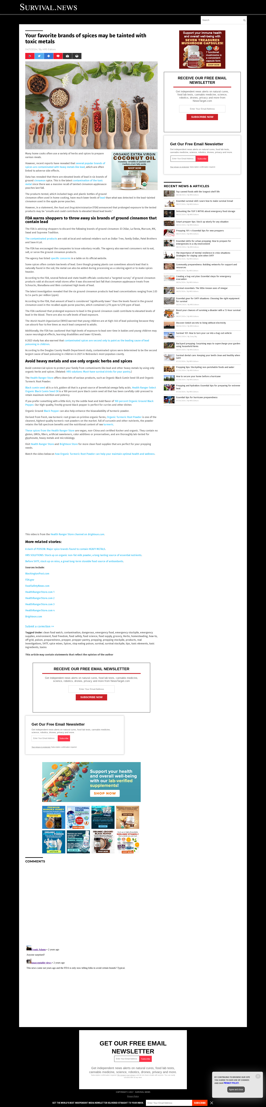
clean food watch (53, 632)
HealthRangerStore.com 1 (39, 592)
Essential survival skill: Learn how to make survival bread (204, 201)
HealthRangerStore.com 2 (39, 598)
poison (39, 639)
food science (90, 636)
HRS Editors (49, 49)
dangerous (88, 632)
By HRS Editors (193, 195)
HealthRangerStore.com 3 (39, 604)
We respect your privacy (126, 1075)
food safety (75, 636)
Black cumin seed (35, 387)
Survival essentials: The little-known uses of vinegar (202, 288)
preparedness (52, 639)
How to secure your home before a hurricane (198, 376)
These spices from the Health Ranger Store (50, 430)
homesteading (139, 636)
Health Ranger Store (41, 377)
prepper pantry (81, 639)
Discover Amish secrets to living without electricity (201, 323)
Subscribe (200, 1102)
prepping (96, 639)
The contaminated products (41, 238)
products (131, 639)
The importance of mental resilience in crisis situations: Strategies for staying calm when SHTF (203, 254)
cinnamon (40, 180)
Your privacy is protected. (41, 747)
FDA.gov (29, 579)
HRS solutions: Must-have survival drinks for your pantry (98, 371)
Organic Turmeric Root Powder (124, 417)
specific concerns (61, 258)
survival (99, 643)
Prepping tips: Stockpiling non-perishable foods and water (205, 367)
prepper (66, 639)
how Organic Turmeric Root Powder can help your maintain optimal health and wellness (105, 453)
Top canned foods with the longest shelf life (198, 191)
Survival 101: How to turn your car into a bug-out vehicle (204, 333)
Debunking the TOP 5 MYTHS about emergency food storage (205, 211)
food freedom (60, 636)
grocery (117, 636)
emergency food (104, 632)
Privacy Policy (133, 1096)
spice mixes (55, 643)
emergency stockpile (127, 632)
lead (102, 197)
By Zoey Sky (192, 337)
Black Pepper (51, 411)
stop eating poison (83, 643)
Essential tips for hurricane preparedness (197, 397)
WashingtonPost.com (37, 573)
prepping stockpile (113, 639)
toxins (43, 647)
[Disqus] (91, 904)
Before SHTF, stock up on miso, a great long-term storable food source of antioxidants (74, 561)
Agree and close (236, 1089)
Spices (67, 643)
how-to (153, 636)
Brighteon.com (33, 616)
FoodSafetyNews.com (37, 585)
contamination (72, 632)
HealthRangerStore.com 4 (40, 610)
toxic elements (139, 643)
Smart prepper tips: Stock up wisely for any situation (202, 221)
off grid (29, 639)
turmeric (108, 424)
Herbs (126, 636)
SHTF (45, 643)
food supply (105, 636)
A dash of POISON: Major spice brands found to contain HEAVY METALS (65, 549)
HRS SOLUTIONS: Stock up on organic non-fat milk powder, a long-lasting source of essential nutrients (83, 555)
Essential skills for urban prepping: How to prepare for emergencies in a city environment (203, 242)
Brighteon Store (69, 444)
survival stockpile (115, 643)
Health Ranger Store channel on (77, 534)
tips (128, 643)
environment (43, 636)
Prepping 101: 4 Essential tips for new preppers (200, 230)
